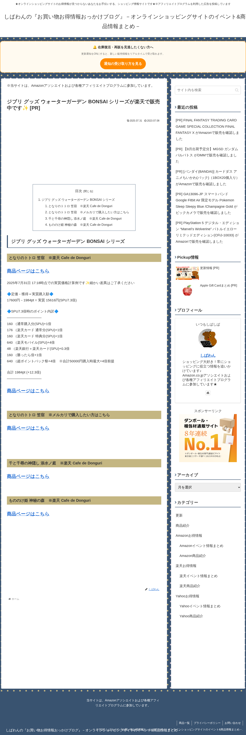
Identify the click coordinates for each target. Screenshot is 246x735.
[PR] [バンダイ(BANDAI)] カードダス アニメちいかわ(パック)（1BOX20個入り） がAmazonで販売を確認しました (207, 178)
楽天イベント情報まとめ (199, 576)
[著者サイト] (208, 393)
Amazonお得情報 (189, 536)
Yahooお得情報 (187, 596)
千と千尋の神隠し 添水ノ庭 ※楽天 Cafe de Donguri (85, 218)
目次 (78, 191)
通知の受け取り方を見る (123, 64)
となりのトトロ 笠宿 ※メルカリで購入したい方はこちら (88, 212)
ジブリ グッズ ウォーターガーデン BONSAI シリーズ (78, 199)
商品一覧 (184, 722)
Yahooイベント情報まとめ (200, 606)
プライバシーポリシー (207, 722)
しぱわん (208, 355)
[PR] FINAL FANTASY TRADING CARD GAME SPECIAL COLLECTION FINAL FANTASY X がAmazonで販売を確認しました (207, 129)
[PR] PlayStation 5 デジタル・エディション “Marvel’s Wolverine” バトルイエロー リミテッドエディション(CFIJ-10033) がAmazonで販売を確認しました (207, 232)
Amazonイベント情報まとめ (201, 546)
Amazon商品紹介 (193, 556)
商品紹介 (182, 526)
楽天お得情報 (186, 566)
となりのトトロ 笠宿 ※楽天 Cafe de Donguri (80, 206)
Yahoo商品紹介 (191, 616)
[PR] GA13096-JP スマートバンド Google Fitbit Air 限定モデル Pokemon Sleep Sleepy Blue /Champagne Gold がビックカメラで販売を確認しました (206, 203)
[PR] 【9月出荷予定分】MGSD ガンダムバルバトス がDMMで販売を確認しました (207, 155)
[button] (237, 90)
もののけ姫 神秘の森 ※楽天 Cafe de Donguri (80, 224)
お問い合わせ (233, 722)
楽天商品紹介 (190, 586)
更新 (179, 515)
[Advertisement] (84, 152)
